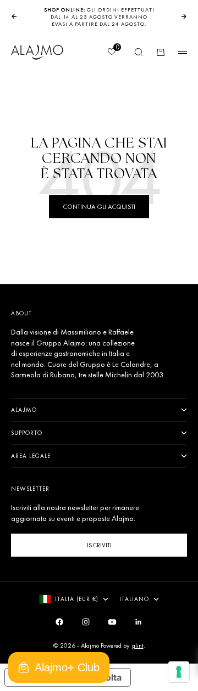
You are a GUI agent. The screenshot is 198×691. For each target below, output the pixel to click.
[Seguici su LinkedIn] (138, 622)
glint (137, 645)
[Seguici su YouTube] (112, 622)
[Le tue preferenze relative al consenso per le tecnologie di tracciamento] (178, 671)
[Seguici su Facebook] (59, 622)
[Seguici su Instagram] (85, 622)
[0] (111, 53)
